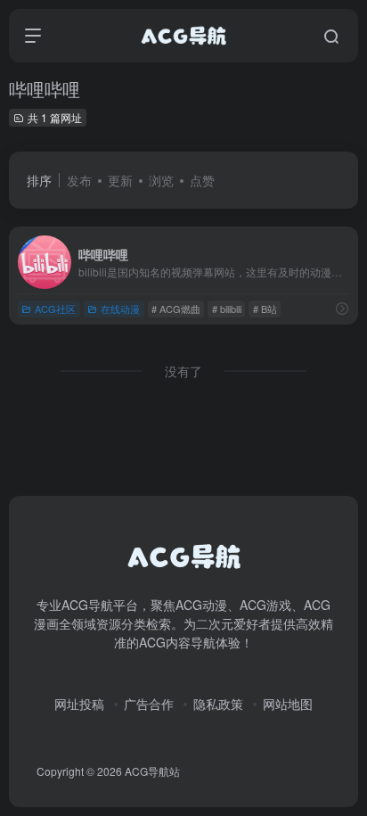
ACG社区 (55, 308)
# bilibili (226, 308)
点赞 (202, 180)
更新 (120, 180)
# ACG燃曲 (175, 308)
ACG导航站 (152, 771)
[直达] (342, 308)
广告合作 (149, 704)
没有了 (183, 371)
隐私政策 (218, 704)
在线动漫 (120, 308)
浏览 (161, 180)
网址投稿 (79, 704)
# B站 (265, 308)
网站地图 (288, 704)
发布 (79, 180)
